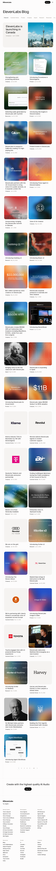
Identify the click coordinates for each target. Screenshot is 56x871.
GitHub (22, 846)
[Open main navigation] (52, 2)
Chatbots (22, 832)
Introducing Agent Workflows (15, 759)
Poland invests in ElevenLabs (40, 146)
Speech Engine (41, 815)
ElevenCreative (6, 809)
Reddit (22, 858)
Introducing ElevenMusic (38, 327)
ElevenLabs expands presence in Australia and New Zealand (38, 292)
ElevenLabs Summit (43, 850)
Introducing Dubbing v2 (13, 258)
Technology (23, 824)
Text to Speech (7, 811)
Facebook (22, 856)
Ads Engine (6, 836)
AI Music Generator (8, 824)
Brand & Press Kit (42, 848)
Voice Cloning (6, 819)
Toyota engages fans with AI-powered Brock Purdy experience (15, 652)
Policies (40, 852)
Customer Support (25, 830)
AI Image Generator (8, 832)
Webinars (5, 852)
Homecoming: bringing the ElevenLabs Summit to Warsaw (13, 223)
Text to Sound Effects (8, 817)
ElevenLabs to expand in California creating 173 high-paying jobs (14, 148)
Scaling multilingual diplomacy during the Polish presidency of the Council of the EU (40, 475)
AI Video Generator (8, 834)
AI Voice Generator (8, 830)
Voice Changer (7, 815)
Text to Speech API (42, 819)
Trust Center (6, 858)
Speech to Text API (42, 822)
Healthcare (23, 822)
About (39, 842)
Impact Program (7, 846)
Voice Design (6, 828)
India (4, 860)
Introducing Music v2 (37, 258)
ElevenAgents (23, 809)
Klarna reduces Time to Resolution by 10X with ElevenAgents (13, 438)
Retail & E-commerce (25, 826)
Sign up (47, 2)
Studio (4, 826)
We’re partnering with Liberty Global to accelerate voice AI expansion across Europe (15, 615)
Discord (22, 850)
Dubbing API (41, 817)
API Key (39, 828)
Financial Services (25, 819)
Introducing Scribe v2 (37, 544)
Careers (40, 844)
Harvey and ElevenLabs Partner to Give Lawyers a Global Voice (39, 688)
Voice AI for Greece (36, 221)
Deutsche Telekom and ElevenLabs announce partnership (13, 475)
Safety (39, 846)
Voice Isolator (6, 822)
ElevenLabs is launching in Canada (14, 29)
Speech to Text (7, 813)
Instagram (22, 854)
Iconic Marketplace (8, 844)
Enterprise (5, 856)
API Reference (41, 811)
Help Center (6, 850)
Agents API (40, 813)
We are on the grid (11, 544)
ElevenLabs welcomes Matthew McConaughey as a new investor (40, 652)
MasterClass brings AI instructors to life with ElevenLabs (37, 579)
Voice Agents (23, 811)
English (7, 804)
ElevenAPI (40, 809)
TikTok (22, 852)
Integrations (23, 815)
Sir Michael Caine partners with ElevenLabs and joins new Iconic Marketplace (14, 725)
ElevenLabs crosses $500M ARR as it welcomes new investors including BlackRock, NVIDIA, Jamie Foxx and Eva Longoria (15, 331)
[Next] (37, 768)
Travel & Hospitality (25, 828)
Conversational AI (24, 813)
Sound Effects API (42, 824)
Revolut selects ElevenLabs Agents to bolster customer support (39, 438)
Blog (4, 842)
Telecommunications (25, 817)
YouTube (22, 848)
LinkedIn (22, 844)
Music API (40, 826)
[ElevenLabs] (7, 2)
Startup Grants (6, 848)
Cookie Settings (42, 854)
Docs (4, 854)
